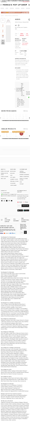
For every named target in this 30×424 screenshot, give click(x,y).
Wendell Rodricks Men (6, 297)
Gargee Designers (20, 288)
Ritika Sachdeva (11, 315)
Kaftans (26, 321)
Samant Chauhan (23, 259)
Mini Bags (18, 363)
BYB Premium (25, 391)
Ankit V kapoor (4, 275)
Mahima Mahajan (5, 247)
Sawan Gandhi (25, 263)
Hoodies (3, 336)
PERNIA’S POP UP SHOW (4, 174)
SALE (11, 175)
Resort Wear (12, 324)
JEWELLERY (14, 0)
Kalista (9, 245)
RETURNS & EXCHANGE (24, 174)
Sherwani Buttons (5, 337)
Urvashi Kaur (11, 269)
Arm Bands (16, 352)
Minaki (10, 310)
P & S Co (9, 385)
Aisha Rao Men (22, 286)
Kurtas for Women (24, 320)
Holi (5, 395)
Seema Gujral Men (5, 295)
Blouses (25, 326)
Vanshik (15, 276)
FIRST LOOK (3, 178)
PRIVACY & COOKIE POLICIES (24, 179)
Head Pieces (3, 352)
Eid (17, 395)
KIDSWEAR (21, 0)
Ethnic (2, 342)
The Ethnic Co (4, 280)
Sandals (6, 360)
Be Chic (8, 313)
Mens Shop (3, 343)
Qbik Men (3, 285)
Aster (17, 307)
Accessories (3, 340)
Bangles (24, 349)
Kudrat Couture (18, 289)
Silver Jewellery (22, 356)
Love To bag (11, 305)
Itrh (19, 266)
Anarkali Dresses (20, 372)
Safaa (9, 266)
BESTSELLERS (13, 171)
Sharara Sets (18, 321)
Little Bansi (14, 385)
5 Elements (3, 313)
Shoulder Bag (4, 365)
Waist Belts (12, 362)
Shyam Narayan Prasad (20, 260)
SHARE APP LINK (25, 205)
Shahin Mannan (4, 269)
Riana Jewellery (16, 310)
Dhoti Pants (18, 323)
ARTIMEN (12, 286)
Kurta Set (10, 372)
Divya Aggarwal (10, 260)
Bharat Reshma (16, 280)
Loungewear (10, 340)
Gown (13, 321)
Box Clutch (16, 365)
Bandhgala (12, 339)
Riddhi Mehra (24, 250)
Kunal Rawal (8, 279)
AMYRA (26, 313)
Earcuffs (24, 350)
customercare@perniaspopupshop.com (10, 195)
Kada (27, 359)
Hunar (20, 307)
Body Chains (10, 352)
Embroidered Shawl (5, 366)
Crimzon (21, 315)
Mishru (11, 247)
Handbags (3, 362)
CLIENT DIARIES (13, 185)
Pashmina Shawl (23, 365)
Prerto (17, 315)
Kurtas (23, 333)
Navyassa (19, 386)
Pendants (11, 353)
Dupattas (15, 326)
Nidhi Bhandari (24, 311)
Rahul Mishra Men (20, 292)
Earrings (8, 349)
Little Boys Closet (12, 386)
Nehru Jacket (9, 333)
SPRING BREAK (20, 295)
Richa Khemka (14, 266)
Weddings (8, 398)
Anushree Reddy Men (16, 285)
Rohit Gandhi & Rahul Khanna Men (18, 294)
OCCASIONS (13, 183)
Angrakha (7, 339)
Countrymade (22, 273)
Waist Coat (11, 334)
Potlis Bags (17, 360)
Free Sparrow (16, 388)
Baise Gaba (17, 243)
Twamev (14, 279)
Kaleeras (20, 350)
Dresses (9, 321)
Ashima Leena (25, 256)
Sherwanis (4, 321)
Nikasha (2, 257)
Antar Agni (3, 240)
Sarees (17, 320)
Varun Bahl (7, 257)
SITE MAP (22, 183)
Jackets (26, 324)
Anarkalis (8, 320)
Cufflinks (24, 340)
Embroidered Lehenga (21, 370)
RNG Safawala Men (5, 294)
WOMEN (4, 0)
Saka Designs (19, 389)
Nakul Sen (16, 247)
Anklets (21, 352)
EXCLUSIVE (12, 173)
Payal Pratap (19, 248)
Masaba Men (15, 291)
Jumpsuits (4, 326)
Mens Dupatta (19, 339)
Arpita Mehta (18, 263)
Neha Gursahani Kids (5, 389)
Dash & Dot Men (8, 273)
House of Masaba (10, 263)
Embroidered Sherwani (11, 379)
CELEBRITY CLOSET (14, 179)
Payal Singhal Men (5, 292)
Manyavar (3, 244)
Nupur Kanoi (21, 247)
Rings (20, 349)
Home (2, 15)
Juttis (13, 360)
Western (6, 342)
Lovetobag (4, 311)
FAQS (21, 181)
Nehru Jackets (24, 378)
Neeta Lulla (13, 257)
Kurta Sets (13, 320)
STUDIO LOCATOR (4, 176)
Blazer (22, 379)
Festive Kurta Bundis (20, 342)
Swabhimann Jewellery (14, 308)
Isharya (10, 304)
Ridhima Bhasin (4, 251)
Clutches (23, 360)
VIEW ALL (25, 110)
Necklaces (3, 349)
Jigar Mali (23, 266)
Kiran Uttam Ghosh (16, 245)
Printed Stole (13, 366)
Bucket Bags (12, 363)
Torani (7, 265)
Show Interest (22, 34)
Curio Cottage (4, 304)
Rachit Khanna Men (5, 286)
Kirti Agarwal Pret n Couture (15, 391)
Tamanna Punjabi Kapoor (20, 267)
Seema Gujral (18, 253)
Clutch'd (23, 305)
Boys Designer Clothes (6, 378)
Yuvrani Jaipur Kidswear (6, 388)
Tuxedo (2, 339)
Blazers (18, 336)
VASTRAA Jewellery (10, 307)
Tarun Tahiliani (12, 254)
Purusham (10, 280)
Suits (26, 333)
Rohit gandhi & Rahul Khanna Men (8, 277)
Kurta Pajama (16, 337)
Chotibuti (19, 385)
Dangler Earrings (14, 357)
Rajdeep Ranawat (6, 250)
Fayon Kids (3, 385)
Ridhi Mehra (23, 243)
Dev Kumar (3, 282)
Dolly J (26, 240)
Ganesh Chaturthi (15, 396)
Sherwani (18, 333)
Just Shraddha (23, 308)
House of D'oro (4, 310)
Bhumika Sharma (14, 259)
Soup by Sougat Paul (19, 262)
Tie (7, 344)
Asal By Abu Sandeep (19, 240)
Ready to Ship (24, 327)
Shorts (10, 336)
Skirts (23, 324)
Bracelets (16, 349)
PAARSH (20, 291)
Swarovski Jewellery (5, 354)
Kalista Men (3, 289)
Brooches (10, 344)
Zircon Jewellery (15, 354)
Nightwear (20, 326)
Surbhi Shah (3, 260)
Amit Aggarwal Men (14, 283)
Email (20, 202)
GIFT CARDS (12, 177)
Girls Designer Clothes (6, 370)
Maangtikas (14, 350)
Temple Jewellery (5, 356)
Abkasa (16, 286)
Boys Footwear (13, 381)
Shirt (26, 379)
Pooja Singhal (17, 238)
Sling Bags (24, 362)
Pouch (7, 362)
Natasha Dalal (10, 238)
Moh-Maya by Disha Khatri (19, 304)
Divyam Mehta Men (13, 275)
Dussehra (8, 396)
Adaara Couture (4, 267)
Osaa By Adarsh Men (23, 241)
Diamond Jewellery (14, 356)
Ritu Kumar (11, 251)
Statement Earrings (5, 357)
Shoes (2, 360)
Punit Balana (25, 248)
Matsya (3, 265)
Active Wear (23, 343)
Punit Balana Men (5, 283)
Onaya (16, 244)
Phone (26, 202)
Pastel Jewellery (23, 354)
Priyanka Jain (11, 262)
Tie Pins (16, 334)
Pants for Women (5, 324)
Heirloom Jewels (4, 353)
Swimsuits (9, 326)
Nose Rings (8, 350)
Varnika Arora (4, 305)
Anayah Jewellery (24, 310)
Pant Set (17, 343)
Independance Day (11, 395)
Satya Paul (24, 238)
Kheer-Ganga (19, 279)
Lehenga (14, 370)
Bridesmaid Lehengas (10, 323)
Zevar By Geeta (4, 308)
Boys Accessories (22, 381)
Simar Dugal (12, 265)
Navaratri (3, 396)
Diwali (2, 395)
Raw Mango (3, 238)
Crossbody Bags (4, 363)
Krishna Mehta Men (11, 282)
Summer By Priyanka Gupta (7, 243)
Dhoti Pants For (4, 373)
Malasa (17, 265)
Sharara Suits (4, 372)
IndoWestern (12, 342)
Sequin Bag (10, 365)
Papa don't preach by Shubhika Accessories (11, 314)
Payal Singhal (19, 254)
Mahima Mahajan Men (6, 291)
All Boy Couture (4, 391)
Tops (23, 321)
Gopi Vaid (3, 263)
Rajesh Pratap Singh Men (6, 276)
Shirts (14, 333)
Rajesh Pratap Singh (15, 250)
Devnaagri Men (19, 282)
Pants (2, 334)
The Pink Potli (18, 305)
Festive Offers (4, 328)
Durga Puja (22, 396)
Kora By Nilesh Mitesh (6, 300)
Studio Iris (11, 267)
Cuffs (12, 349)
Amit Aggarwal (20, 257)
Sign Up (25, 232)
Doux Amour (10, 311)
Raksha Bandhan (22, 395)
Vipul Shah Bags (20, 313)
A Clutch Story (17, 311)
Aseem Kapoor (18, 269)
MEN (9, 0)
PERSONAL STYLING (14, 181)
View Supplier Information (25, 44)
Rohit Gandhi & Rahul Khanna (7, 253)
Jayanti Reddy (4, 245)
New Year (21, 398)
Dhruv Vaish (15, 273)
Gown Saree (11, 327)
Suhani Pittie (4, 315)
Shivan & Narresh (10, 244)
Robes (7, 336)
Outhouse (3, 307)
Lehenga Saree (4, 327)
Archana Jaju (4, 266)
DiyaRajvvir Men (11, 288)
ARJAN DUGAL (4, 288)
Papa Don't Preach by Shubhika (8, 248)
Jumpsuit (25, 339)
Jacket (18, 379)
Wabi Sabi (26, 277)
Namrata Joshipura (5, 259)
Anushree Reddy (10, 240)
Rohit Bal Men (20, 277)
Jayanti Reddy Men (5, 298)
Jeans (11, 337)
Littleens (13, 389)
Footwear (3, 344)
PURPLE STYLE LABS (5, 171)
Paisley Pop (24, 314)
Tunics (3, 323)
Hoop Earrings (4, 359)
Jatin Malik (8, 285)
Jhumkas (21, 357)
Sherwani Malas (17, 340)
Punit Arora (12, 292)
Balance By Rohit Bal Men (17, 297)
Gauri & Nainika (22, 244)
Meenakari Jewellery (19, 353)
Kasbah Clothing (10, 289)
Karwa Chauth (15, 398)
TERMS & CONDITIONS (24, 176)
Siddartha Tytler (4, 254)
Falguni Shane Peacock (6, 241)
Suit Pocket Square (23, 334)
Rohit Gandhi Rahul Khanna (14, 256)
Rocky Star (14, 241)
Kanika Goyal (4, 262)
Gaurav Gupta (4, 256)
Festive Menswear (11, 343)
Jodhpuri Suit (23, 337)
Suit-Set (23, 336)
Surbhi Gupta (23, 265)
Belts (10, 360)
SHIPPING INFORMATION (22, 172)
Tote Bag (23, 363)
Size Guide (27, 34)
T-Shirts (14, 336)
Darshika (23, 280)
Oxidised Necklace (21, 359)
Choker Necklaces (12, 359)
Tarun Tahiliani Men (23, 283)
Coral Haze (13, 313)
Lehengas (3, 320)
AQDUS (17, 19)
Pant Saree (17, 327)
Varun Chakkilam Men (15, 298)
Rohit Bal (17, 251)
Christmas (3, 398)
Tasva (2, 273)
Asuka (3, 279)
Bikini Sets (18, 324)
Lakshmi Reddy (4, 386)
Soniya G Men (13, 295)
